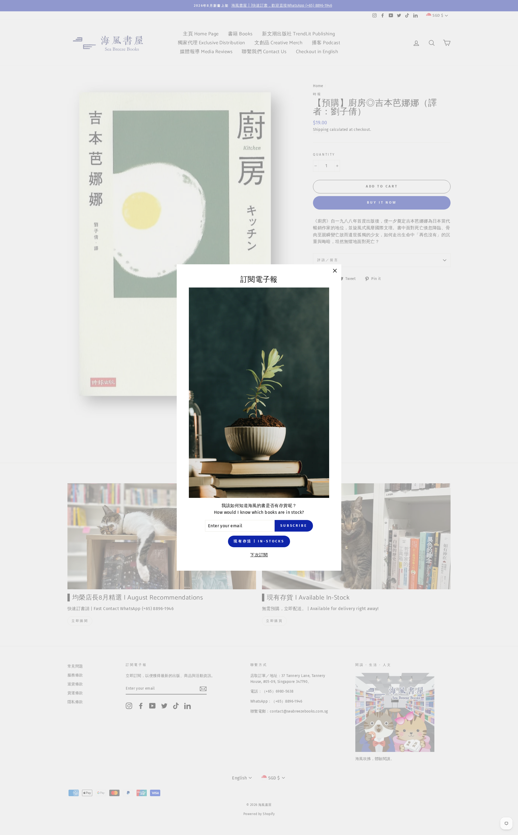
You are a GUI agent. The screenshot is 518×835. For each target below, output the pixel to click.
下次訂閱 (259, 554)
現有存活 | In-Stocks (259, 541)
